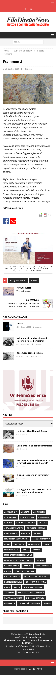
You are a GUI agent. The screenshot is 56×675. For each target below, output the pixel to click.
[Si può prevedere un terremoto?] (8, 478)
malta (26, 549)
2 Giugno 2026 (24, 466)
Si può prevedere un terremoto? (33, 475)
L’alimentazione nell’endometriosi (34, 445)
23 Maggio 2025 (24, 344)
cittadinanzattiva (13, 528)
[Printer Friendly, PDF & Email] (45, 214)
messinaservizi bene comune (18, 555)
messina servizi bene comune (18, 560)
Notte (20, 323)
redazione (27, 69)
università (9, 603)
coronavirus (10, 533)
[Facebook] (25, 9)
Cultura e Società (23, 50)
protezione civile (13, 582)
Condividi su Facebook (6, 221)
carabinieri (43, 517)
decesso (37, 533)
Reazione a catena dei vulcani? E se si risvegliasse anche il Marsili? (35, 461)
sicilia (17, 587)
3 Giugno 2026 (24, 449)
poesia (34, 280)
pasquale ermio (18, 280)
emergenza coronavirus (16, 539)
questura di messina (36, 582)
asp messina (39, 512)
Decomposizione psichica (30, 352)
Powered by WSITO (34, 669)
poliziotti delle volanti (36, 576)
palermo (27, 566)
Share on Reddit (13, 221)
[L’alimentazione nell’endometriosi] (8, 448)
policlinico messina (24, 571)
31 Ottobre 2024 (25, 327)
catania (43, 523)
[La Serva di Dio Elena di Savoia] (8, 434)
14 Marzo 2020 (24, 356)
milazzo (40, 560)
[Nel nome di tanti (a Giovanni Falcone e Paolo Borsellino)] (8, 341)
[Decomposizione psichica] (8, 356)
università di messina (29, 603)
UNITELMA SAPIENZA (35, 598)
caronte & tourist (25, 523)
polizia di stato (12, 576)
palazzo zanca (11, 566)
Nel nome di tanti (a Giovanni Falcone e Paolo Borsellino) (32, 339)
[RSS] (30, 9)
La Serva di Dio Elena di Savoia (32, 431)
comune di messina (36, 528)
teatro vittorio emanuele (31, 592)
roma (7, 587)
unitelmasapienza (13, 598)
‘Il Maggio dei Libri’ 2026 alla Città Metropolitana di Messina (34, 490)
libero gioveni (11, 549)
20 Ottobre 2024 (12, 69)
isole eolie (19, 544)
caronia (8, 523)
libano (47, 544)
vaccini (47, 603)
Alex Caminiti (10, 512)
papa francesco (43, 566)
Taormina (9, 592)
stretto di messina (33, 587)
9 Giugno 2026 (24, 434)
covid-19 (25, 533)
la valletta (33, 544)
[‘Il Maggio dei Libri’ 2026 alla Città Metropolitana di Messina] (8, 492)
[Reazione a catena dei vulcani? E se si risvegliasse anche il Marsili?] (8, 463)
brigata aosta (27, 517)
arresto (25, 512)
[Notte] (8, 326)
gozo (7, 544)
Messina (36, 549)
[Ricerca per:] (28, 41)
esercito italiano (41, 539)
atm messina (10, 517)
